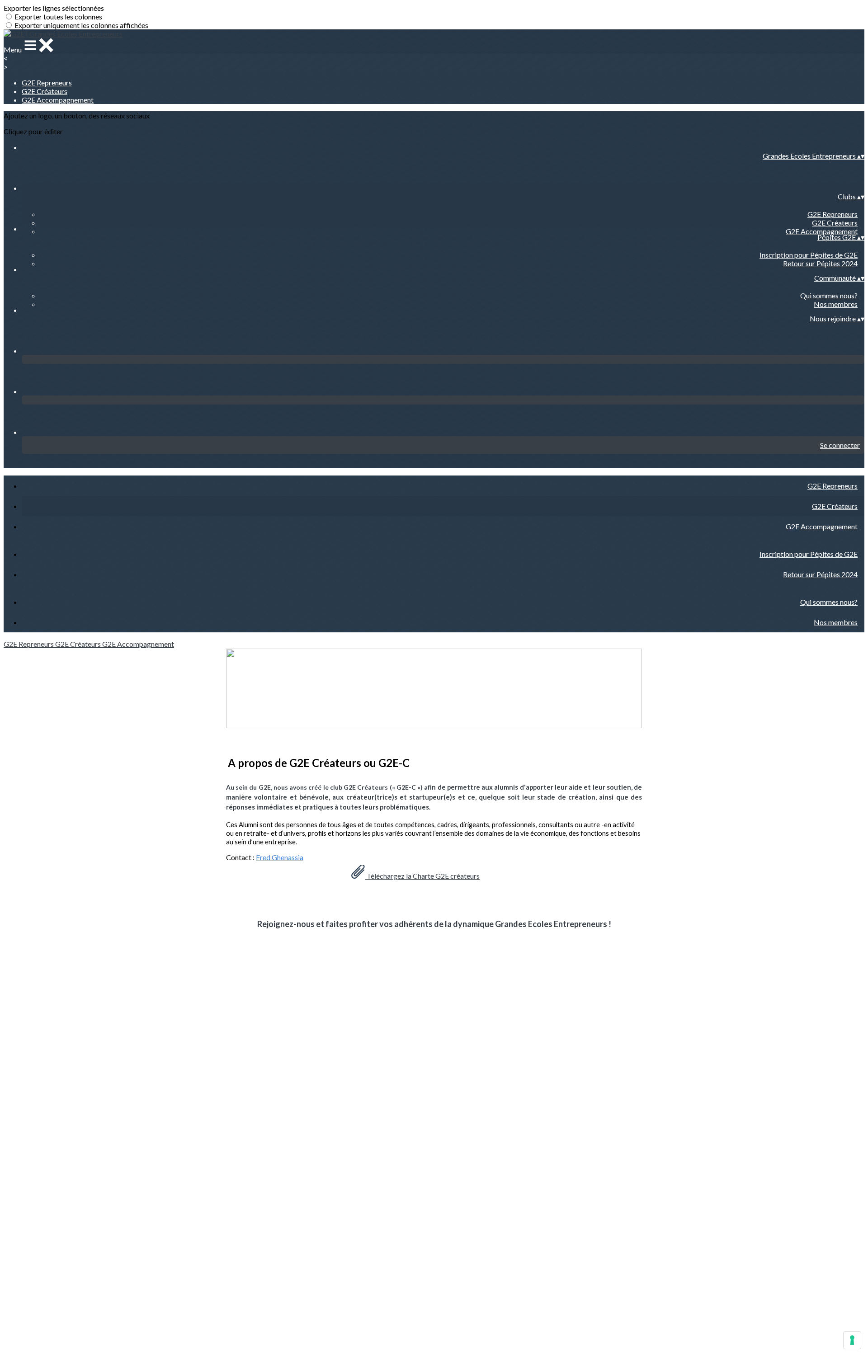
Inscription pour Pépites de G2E (809, 254)
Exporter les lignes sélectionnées (54, 8)
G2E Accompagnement (58, 99)
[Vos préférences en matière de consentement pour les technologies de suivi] (852, 1340)
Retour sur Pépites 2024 (820, 263)
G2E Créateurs (44, 91)
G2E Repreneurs (47, 82)
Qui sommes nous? (829, 295)
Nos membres (836, 304)
